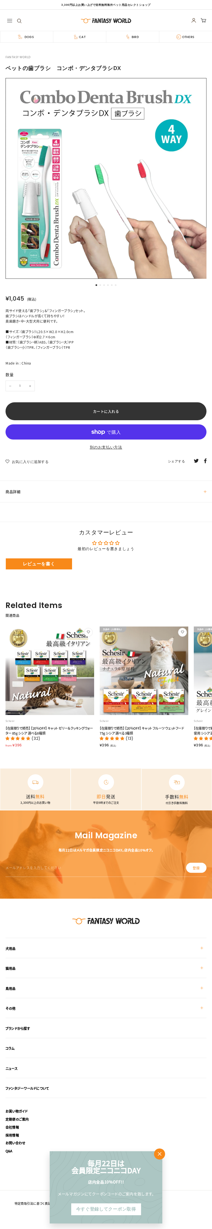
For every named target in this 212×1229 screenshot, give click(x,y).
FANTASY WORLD (18, 57)
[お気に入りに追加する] (88, 632)
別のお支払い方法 (106, 447)
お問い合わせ (15, 1142)
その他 (11, 1008)
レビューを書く (39, 564)
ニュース (12, 1068)
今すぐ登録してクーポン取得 (106, 1209)
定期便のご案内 (17, 1119)
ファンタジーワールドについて (27, 1088)
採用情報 (12, 1135)
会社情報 (12, 1127)
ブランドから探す (18, 1028)
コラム (10, 1048)
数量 (10, 374)
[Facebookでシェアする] (205, 460)
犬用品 (11, 948)
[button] (18, 738)
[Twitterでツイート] (196, 460)
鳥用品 (11, 988)
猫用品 (11, 968)
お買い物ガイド (17, 1111)
